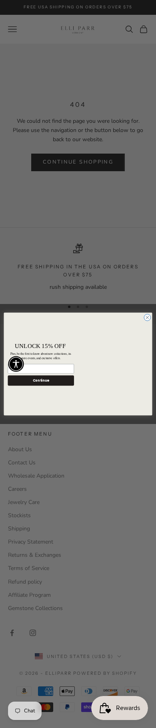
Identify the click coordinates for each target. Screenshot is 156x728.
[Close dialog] (147, 317)
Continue (41, 380)
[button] (16, 364)
